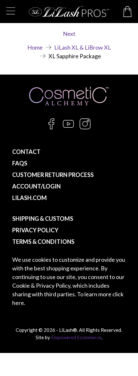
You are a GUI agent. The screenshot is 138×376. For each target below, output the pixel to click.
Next (69, 33)
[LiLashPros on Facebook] (51, 127)
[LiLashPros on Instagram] (85, 127)
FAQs (19, 163)
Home (35, 47)
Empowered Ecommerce (76, 337)
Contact (26, 151)
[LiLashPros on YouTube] (68, 127)
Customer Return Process (53, 174)
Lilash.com (29, 197)
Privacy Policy (35, 230)
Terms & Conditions (43, 241)
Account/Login (36, 186)
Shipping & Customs (42, 218)
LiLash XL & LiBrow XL (82, 47)
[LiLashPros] (69, 11)
